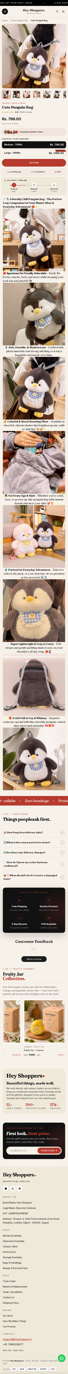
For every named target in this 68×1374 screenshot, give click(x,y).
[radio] (34, 144)
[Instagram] (6, 1188)
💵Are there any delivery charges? (33, 852)
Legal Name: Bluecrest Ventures (19, 1208)
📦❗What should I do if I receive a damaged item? (33, 877)
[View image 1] (6, 94)
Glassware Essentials (13, 1241)
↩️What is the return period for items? (33, 842)
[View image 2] (16, 94)
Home (5, 20)
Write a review (34, 959)
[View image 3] (26, 94)
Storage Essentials (12, 1257)
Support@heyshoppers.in (17, 1339)
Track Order (9, 1281)
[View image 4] (36, 94)
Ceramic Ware (10, 1246)
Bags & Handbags (12, 1262)
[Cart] (63, 11)
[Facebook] (19, 1188)
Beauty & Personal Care (15, 1268)
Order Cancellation (12, 1292)
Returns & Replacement (15, 1286)
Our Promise (9, 1326)
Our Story (8, 1315)
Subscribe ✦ (49, 1151)
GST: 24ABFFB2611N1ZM (15, 1213)
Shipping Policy (11, 1302)
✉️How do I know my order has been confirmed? (33, 864)
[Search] (57, 11)
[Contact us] (61, 1358)
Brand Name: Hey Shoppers (17, 1202)
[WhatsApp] (12, 1188)
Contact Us (8, 1297)
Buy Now (34, 163)
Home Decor (9, 1252)
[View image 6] (57, 94)
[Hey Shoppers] (34, 11)
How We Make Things (14, 1321)
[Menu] (5, 11)
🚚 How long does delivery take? (33, 832)
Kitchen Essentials (12, 1235)
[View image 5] (46, 94)
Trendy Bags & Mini (19, 20)
